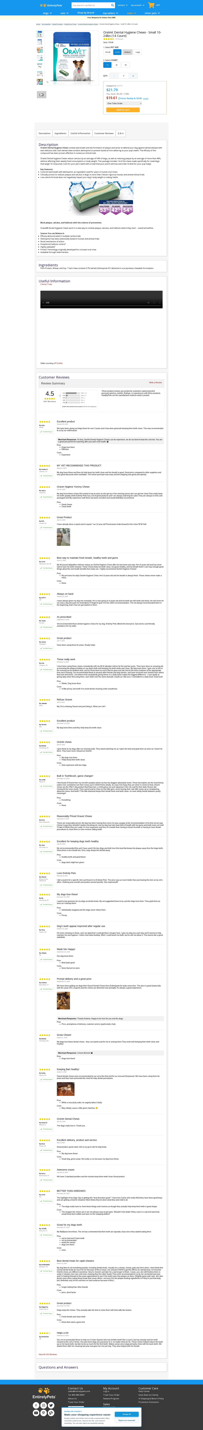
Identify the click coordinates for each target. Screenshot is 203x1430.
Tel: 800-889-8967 (76, 1395)
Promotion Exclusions (149, 1402)
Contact (121, 5)
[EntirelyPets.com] (51, 5)
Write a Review (155, 383)
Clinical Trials (46, 284)
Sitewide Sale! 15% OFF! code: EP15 (101, 17)
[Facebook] (36, 1405)
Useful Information (80, 133)
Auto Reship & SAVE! (127, 97)
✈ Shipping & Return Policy (151, 1398)
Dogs (46, 13)
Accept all (127, 1414)
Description (44, 133)
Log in (106, 1391)
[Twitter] (51, 1405)
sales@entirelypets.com (79, 1391)
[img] (108, 39)
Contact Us (75, 1388)
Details (145, 98)
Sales (130, 13)
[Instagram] (43, 1405)
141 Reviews (119, 39)
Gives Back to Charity (148, 1395)
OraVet (59, 363)
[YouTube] (36, 1413)
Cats (63, 13)
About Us (72, 1398)
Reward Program (111, 1398)
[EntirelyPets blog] (51, 1413)
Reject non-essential (127, 1420)
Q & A (121, 133)
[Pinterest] (43, 1413)
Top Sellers (109, 13)
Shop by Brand (85, 12)
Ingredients (60, 133)
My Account (136, 5)
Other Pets (151, 13)
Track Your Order (76, 1402)
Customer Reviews (104, 133)
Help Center (144, 1391)
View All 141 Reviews (48, 1354)
